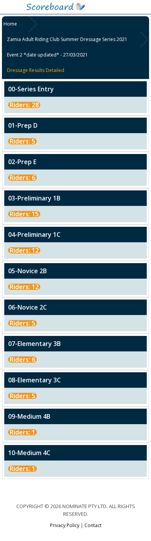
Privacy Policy (64, 525)
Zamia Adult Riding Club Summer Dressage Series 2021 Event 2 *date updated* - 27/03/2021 (67, 47)
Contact (92, 525)
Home (10, 24)
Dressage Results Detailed (35, 70)
